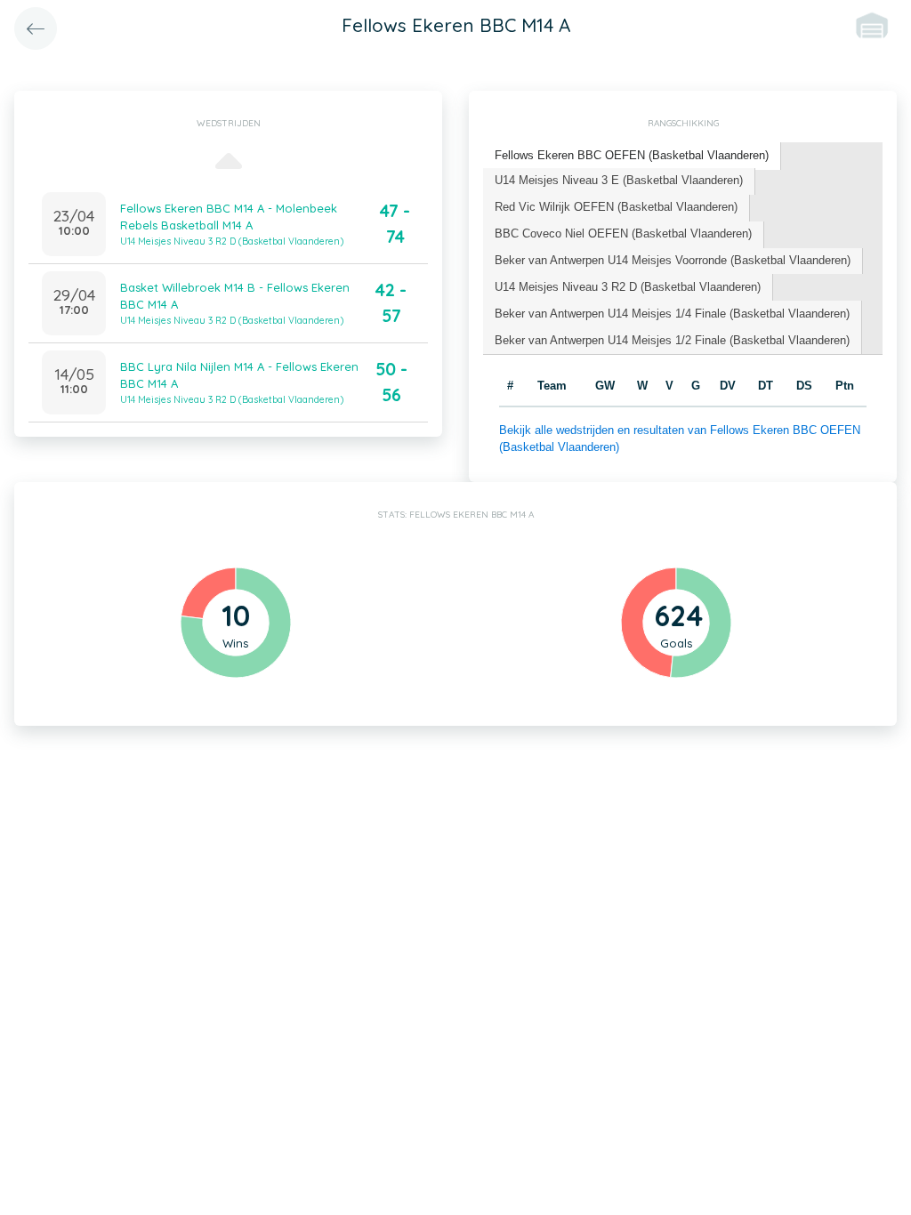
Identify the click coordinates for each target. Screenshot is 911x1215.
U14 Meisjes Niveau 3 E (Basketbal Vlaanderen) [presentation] (619, 180)
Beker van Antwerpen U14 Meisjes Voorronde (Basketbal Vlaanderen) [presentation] (673, 260)
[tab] (632, 156)
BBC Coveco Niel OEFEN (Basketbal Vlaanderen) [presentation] (623, 233)
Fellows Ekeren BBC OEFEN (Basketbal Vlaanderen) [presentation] (632, 155)
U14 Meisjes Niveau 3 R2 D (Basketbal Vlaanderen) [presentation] (628, 287)
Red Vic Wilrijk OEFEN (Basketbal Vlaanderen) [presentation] (616, 206)
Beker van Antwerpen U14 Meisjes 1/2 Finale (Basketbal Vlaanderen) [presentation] (672, 340)
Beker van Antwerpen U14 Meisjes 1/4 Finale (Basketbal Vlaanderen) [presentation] (672, 313)
